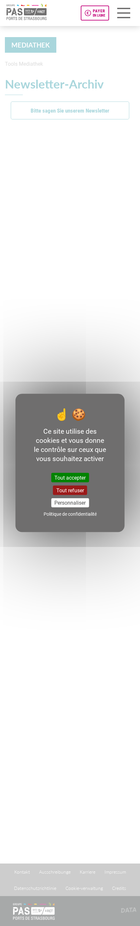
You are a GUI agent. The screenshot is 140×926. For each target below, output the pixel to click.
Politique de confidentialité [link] (70, 514)
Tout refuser (70, 490)
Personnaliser (70, 502)
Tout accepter (70, 477)
